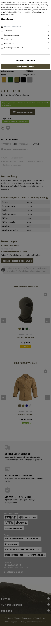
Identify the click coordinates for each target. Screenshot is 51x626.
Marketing (8, 39)
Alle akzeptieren (25, 66)
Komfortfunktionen (11, 35)
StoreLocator (9, 43)
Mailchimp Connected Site (13, 48)
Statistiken (8, 31)
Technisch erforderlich (12, 27)
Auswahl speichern (25, 60)
